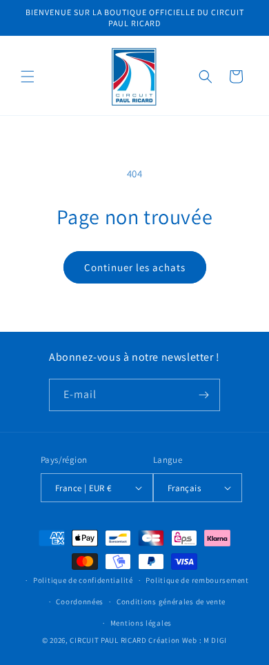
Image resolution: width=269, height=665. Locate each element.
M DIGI (215, 640)
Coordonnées (79, 601)
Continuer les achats (135, 267)
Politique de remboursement (197, 580)
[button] (27, 76)
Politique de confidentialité (83, 580)
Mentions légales (141, 623)
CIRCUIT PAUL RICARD (108, 640)
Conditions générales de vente (171, 601)
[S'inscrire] (204, 395)
